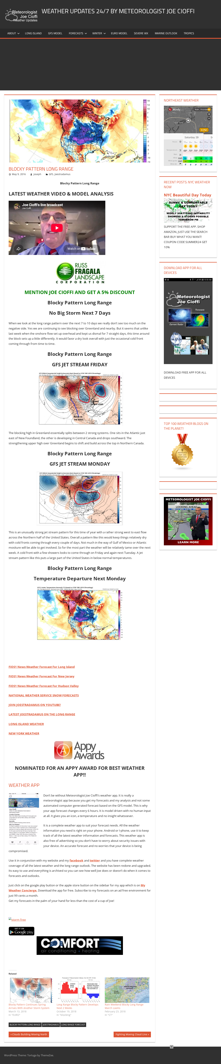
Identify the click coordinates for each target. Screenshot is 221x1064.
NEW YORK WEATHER (24, 733)
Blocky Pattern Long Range (25, 1024)
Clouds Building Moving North (29, 1034)
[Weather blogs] (182, 470)
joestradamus (51, 1024)
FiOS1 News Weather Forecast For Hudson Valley (44, 686)
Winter (97, 33)
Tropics (189, 33)
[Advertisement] (110, 64)
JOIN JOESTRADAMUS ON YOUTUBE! (35, 705)
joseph (37, 174)
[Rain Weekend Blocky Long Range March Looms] (127, 990)
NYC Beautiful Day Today (187, 194)
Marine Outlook (166, 33)
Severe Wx (141, 33)
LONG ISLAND (33, 33)
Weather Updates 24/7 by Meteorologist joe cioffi (118, 11)
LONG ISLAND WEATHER (26, 724)
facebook (76, 860)
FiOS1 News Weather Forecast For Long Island (42, 667)
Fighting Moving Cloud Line (131, 1034)
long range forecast (73, 1024)
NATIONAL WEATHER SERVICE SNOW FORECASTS (44, 695)
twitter (95, 860)
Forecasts (76, 33)
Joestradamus (62, 174)
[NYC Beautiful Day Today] (188, 221)
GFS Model (55, 33)
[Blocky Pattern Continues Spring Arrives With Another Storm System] (31, 990)
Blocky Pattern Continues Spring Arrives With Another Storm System (29, 1006)
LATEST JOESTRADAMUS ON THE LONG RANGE (42, 714)
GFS (51, 174)
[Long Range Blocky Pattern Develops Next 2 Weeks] (79, 990)
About (11, 33)
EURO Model (119, 33)
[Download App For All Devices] (188, 363)
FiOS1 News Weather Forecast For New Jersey (41, 676)
